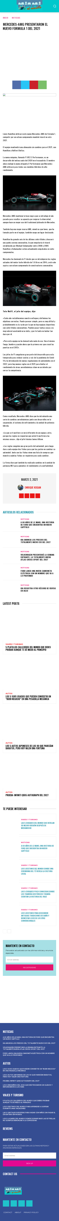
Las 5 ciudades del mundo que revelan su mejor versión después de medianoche (37, 825)
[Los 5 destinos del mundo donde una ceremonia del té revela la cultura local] (11, 869)
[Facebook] (16, 85)
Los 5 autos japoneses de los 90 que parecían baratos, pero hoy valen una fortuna (29, 747)
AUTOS (9, 693)
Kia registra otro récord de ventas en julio (38, 589)
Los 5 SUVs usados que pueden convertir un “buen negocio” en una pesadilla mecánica (28, 698)
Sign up (29, 1163)
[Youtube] (37, 495)
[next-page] (9, 931)
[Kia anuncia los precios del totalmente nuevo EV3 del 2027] (11, 539)
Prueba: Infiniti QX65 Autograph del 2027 (27, 795)
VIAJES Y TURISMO (14, 644)
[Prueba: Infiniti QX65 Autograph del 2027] (29, 772)
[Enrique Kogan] (21, 487)
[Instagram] (26, 495)
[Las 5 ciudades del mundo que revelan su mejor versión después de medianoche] (11, 824)
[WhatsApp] (42, 85)
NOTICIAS (16, 17)
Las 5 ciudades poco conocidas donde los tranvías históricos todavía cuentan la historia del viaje (38, 894)
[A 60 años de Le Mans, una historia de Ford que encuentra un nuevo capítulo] (11, 523)
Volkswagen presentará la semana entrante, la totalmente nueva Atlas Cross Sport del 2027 (37, 557)
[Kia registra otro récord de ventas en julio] (11, 588)
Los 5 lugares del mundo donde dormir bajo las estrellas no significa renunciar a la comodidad (29, 1119)
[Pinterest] (34, 85)
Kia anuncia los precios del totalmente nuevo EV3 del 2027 (36, 541)
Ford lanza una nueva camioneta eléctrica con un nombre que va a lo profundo (37, 573)
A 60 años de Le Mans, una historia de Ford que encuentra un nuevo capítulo (37, 525)
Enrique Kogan (33, 487)
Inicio (5, 17)
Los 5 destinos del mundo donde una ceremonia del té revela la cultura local (37, 871)
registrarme (29, 967)
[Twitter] (25, 85)
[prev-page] (4, 931)
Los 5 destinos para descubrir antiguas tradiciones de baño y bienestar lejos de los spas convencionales (35, 916)
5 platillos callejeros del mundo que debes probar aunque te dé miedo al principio (28, 648)
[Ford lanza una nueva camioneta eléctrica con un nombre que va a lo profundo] (11, 572)
